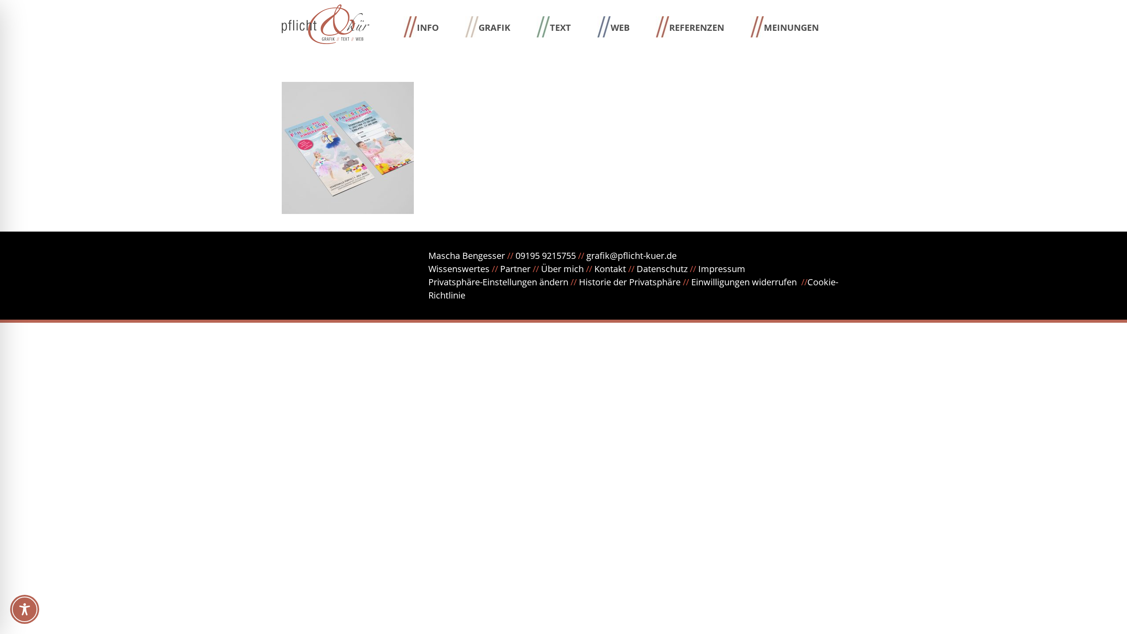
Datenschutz (667, 269)
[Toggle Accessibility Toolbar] (24, 609)
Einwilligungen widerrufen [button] (744, 282)
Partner (515, 269)
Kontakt (610, 269)
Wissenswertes (459, 269)
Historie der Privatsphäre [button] (630, 282)
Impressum (721, 269)
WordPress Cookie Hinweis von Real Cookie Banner (104, 329)
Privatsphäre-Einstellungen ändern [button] (498, 282)
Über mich (562, 269)
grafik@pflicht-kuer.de (631, 256)
